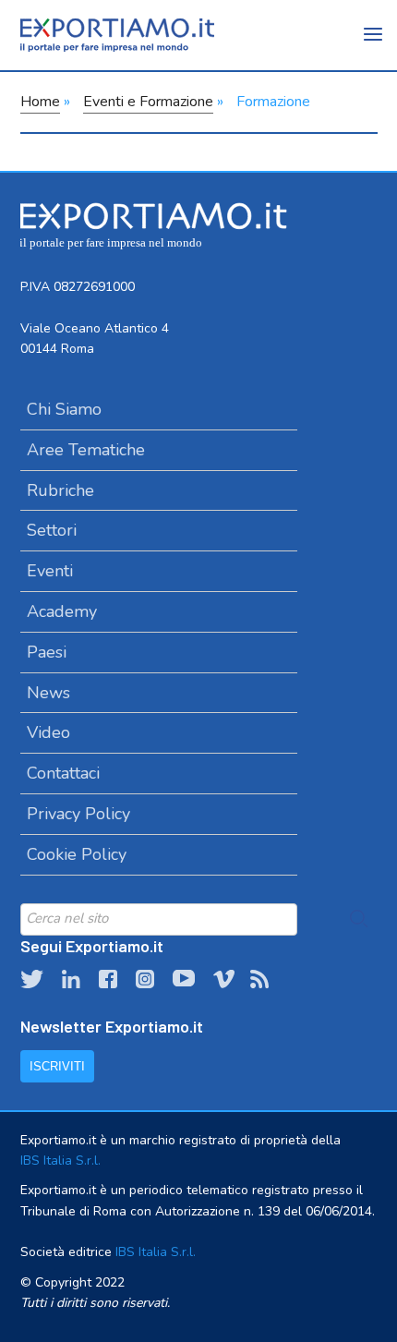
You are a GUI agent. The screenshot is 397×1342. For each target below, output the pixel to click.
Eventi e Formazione (148, 101)
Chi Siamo (64, 409)
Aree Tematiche (86, 450)
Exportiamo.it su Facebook (108, 979)
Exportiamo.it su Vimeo (222, 979)
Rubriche (60, 490)
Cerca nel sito (359, 919)
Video (48, 732)
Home (40, 101)
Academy (62, 611)
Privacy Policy (78, 814)
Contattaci (63, 773)
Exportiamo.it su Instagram (145, 979)
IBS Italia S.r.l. (60, 1160)
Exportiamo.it (117, 35)
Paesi (46, 652)
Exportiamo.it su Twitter (31, 979)
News (48, 693)
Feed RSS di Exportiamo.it (259, 979)
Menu (374, 46)
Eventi (50, 571)
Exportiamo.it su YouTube (184, 979)
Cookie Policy (76, 854)
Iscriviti (57, 1066)
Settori (52, 530)
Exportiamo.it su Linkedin (71, 979)
